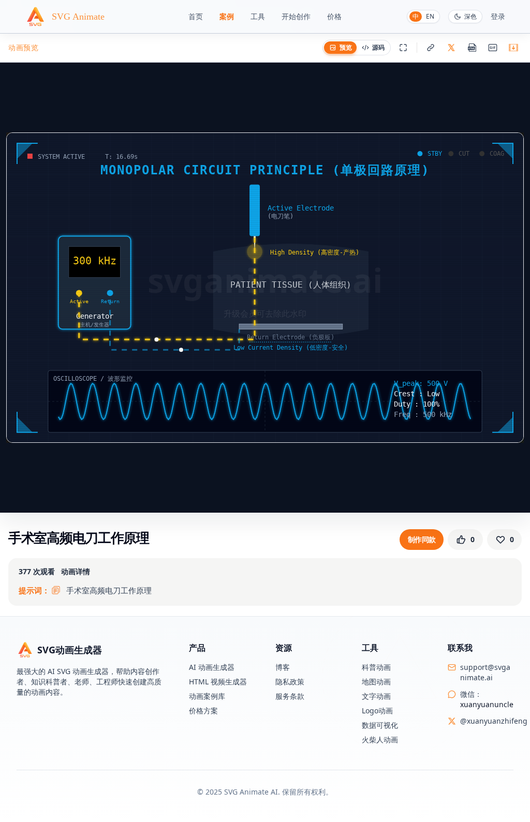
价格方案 (203, 710)
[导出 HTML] (472, 47)
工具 (258, 16)
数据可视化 (380, 725)
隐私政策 (289, 681)
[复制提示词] (56, 590)
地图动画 (376, 681)
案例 (226, 16)
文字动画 (376, 696)
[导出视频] (513, 47)
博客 (282, 667)
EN (430, 16)
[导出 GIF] (492, 47)
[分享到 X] (451, 47)
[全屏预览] (403, 47)
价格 (334, 16)
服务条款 (289, 696)
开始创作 (296, 16)
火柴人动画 (380, 739)
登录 (498, 16)
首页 (195, 16)
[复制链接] (430, 47)
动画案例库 (207, 696)
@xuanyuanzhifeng (493, 721)
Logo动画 (377, 710)
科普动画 (376, 667)
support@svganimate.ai (485, 672)
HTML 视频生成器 (218, 681)
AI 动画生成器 (211, 667)
